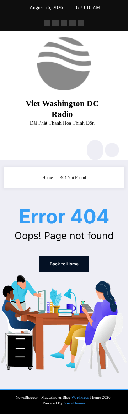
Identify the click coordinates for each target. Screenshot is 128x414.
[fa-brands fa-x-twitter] (55, 23)
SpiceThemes (74, 403)
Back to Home (64, 263)
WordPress (80, 397)
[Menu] (12, 150)
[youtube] (81, 23)
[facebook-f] (47, 23)
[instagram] (72, 23)
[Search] (94, 150)
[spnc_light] (112, 150)
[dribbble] (64, 23)
